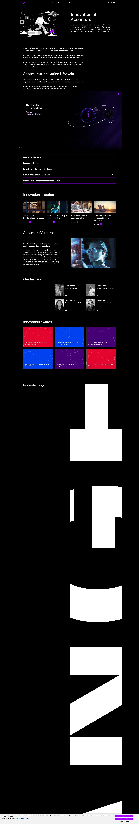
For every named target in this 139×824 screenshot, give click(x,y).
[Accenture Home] (27, 2)
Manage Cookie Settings (124, 821)
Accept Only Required (124, 818)
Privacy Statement (25, 818)
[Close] (137, 815)
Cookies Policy (17, 818)
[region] (69, 819)
